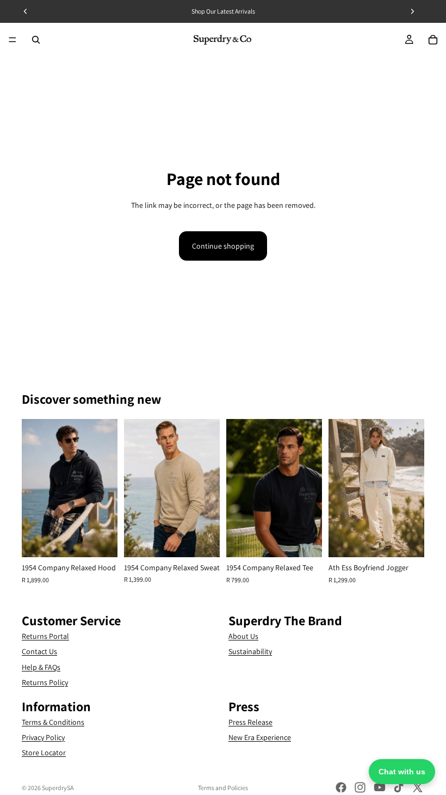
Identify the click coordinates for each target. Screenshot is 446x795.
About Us (243, 636)
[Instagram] (360, 787)
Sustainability (250, 651)
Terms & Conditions (53, 721)
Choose (109, 540)
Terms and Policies (223, 788)
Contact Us (39, 651)
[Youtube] (379, 787)
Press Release (250, 721)
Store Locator (44, 752)
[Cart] (433, 40)
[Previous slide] (34, 488)
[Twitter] (417, 787)
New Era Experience (259, 737)
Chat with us (402, 771)
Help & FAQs (41, 666)
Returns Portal (45, 636)
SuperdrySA (57, 788)
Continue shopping (223, 246)
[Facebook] (341, 787)
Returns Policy (45, 682)
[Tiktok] (398, 787)
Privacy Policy (43, 737)
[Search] (36, 40)
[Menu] (12, 39)
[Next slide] (105, 488)
